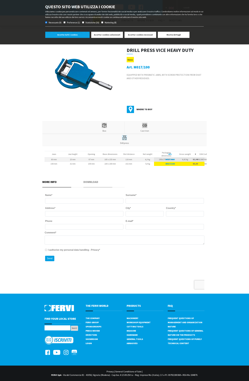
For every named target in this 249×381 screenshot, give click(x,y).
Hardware (132, 335)
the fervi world (97, 305)
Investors (91, 335)
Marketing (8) (110, 22)
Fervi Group (92, 322)
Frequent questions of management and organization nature (185, 322)
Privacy (110, 371)
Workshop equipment (139, 322)
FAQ (170, 305)
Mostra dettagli (174, 35)
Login (89, 343)
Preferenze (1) (73, 22)
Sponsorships (93, 326)
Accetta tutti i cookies (67, 35)
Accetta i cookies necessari (140, 35)
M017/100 (170, 163)
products (134, 305)
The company (93, 318)
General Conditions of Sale (128, 371)
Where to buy (144, 109)
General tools (135, 339)
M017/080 (170, 159)
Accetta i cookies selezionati (107, 35)
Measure (131, 330)
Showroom (92, 339)
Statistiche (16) (92, 22)
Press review (93, 330)
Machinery (132, 318)
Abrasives (132, 343)
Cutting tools (135, 326)
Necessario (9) (55, 22)
